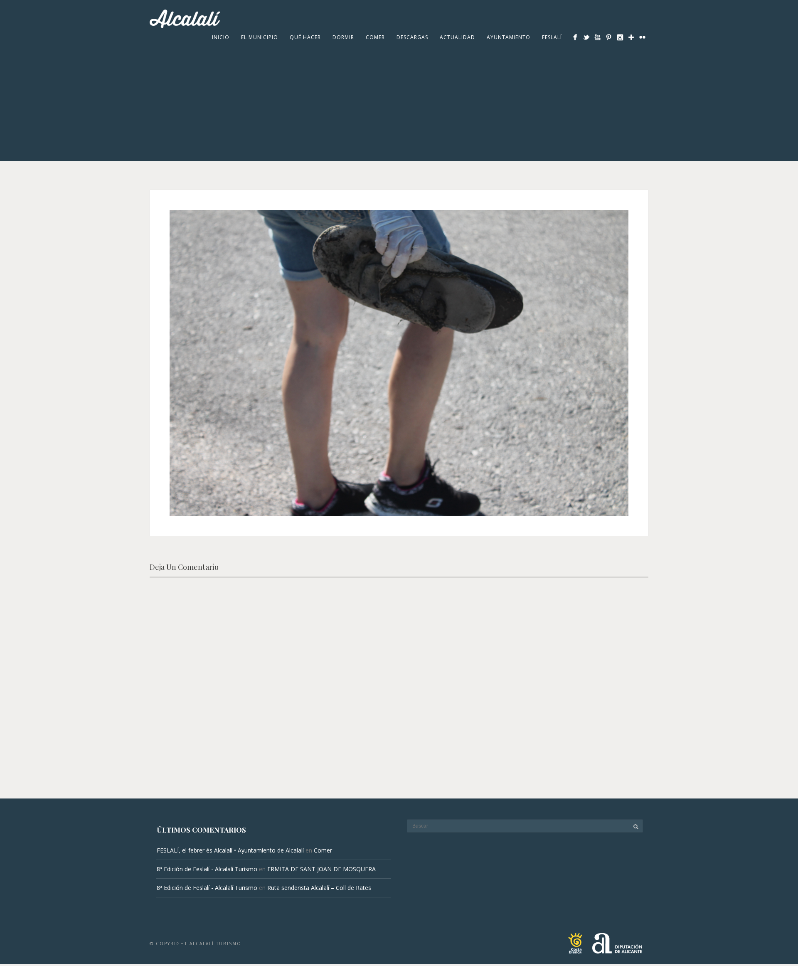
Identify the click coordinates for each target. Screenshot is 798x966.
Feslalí (552, 37)
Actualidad (457, 37)
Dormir (343, 37)
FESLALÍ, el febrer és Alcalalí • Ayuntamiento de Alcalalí (230, 850)
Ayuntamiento (508, 37)
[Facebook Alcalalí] (575, 37)
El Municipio (259, 37)
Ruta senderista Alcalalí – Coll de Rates (319, 888)
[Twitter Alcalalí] (586, 37)
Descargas (412, 37)
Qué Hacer (305, 37)
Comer (375, 37)
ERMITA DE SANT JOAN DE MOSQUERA (321, 869)
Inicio (220, 37)
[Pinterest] (608, 37)
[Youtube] (597, 37)
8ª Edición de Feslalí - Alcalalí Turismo (207, 869)
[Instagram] (620, 37)
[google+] (631, 37)
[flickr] (642, 37)
